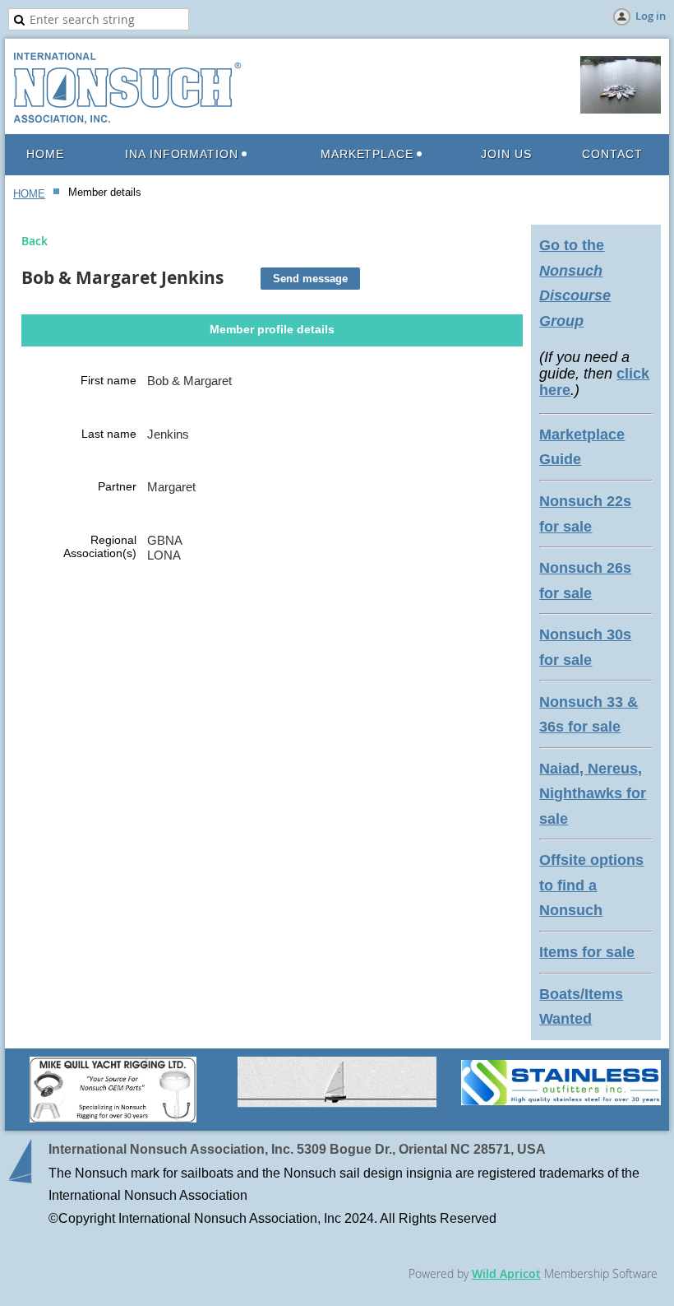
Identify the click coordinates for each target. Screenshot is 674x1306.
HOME (29, 194)
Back (34, 241)
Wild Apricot (506, 1273)
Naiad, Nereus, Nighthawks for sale (592, 793)
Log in (650, 15)
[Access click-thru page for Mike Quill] (113, 1089)
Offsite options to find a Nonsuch (591, 885)
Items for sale (587, 952)
